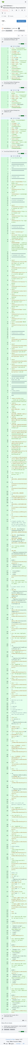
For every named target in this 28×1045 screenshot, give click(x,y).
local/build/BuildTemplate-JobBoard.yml (12, 111)
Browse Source (21, 21)
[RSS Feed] (12, 10)
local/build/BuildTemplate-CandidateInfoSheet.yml (12, 39)
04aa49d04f (9, 30)
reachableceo (7, 5)
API (23, 1043)
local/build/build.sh (10, 151)
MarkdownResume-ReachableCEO (14, 8)
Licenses (18, 1043)
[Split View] (22, 35)
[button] (16, 10)
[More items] (26, 16)
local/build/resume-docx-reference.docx (11, 1016)
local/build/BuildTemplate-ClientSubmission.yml (12, 83)
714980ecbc (21, 30)
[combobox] (18, 35)
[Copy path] (2, 42)
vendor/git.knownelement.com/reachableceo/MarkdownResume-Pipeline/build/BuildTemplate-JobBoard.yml (15, 1027)
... (2, 24)
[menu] (25, 35)
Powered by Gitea (10, 1039)
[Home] (3, 2)
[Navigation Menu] (25, 2)
